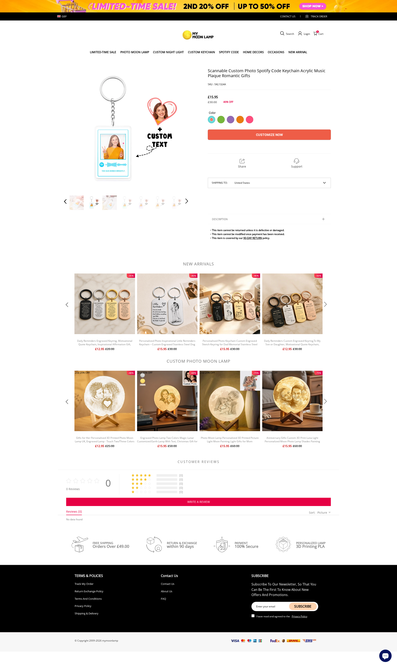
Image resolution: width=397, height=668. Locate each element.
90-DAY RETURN (252, 238)
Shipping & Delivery (86, 613)
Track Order (319, 16)
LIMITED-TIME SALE (103, 52)
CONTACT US (287, 16)
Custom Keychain (201, 52)
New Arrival (297, 52)
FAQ (163, 599)
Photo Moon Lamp (134, 52)
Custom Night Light (168, 52)
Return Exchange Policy (89, 591)
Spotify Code (229, 52)
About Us (166, 591)
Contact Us (167, 584)
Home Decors (253, 52)
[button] (73, 129)
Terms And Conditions (88, 599)
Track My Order (84, 584)
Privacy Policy (83, 606)
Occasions (276, 52)
